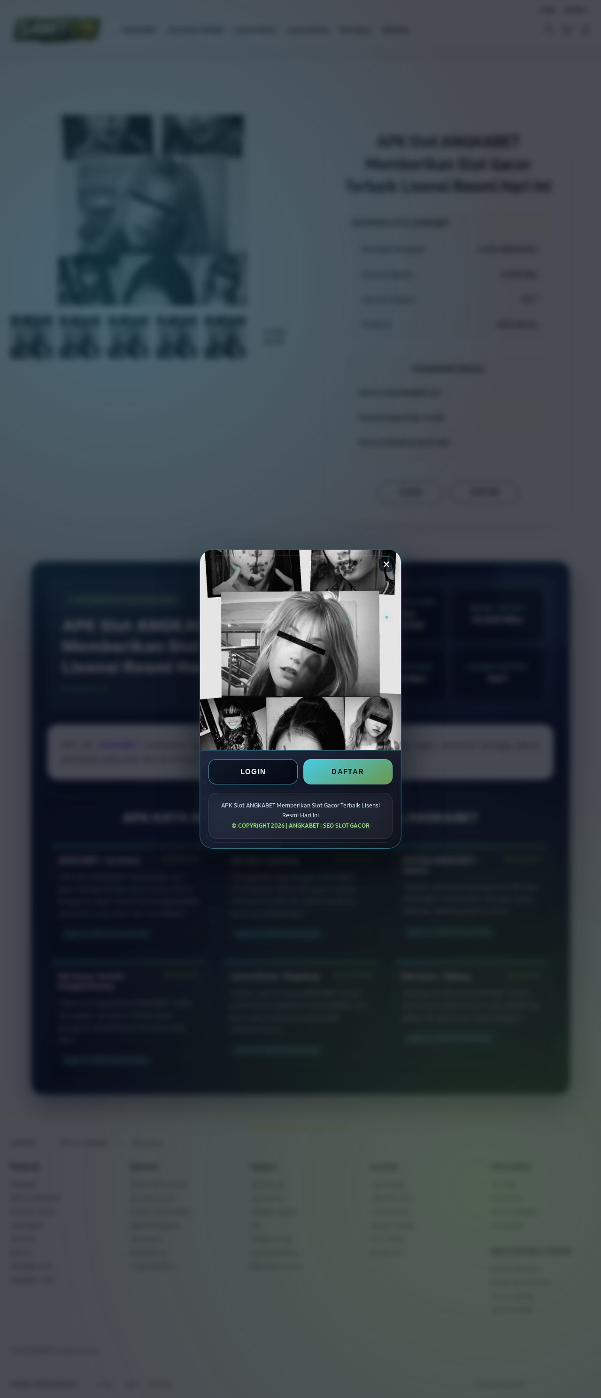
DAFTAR (347, 772)
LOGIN (253, 772)
